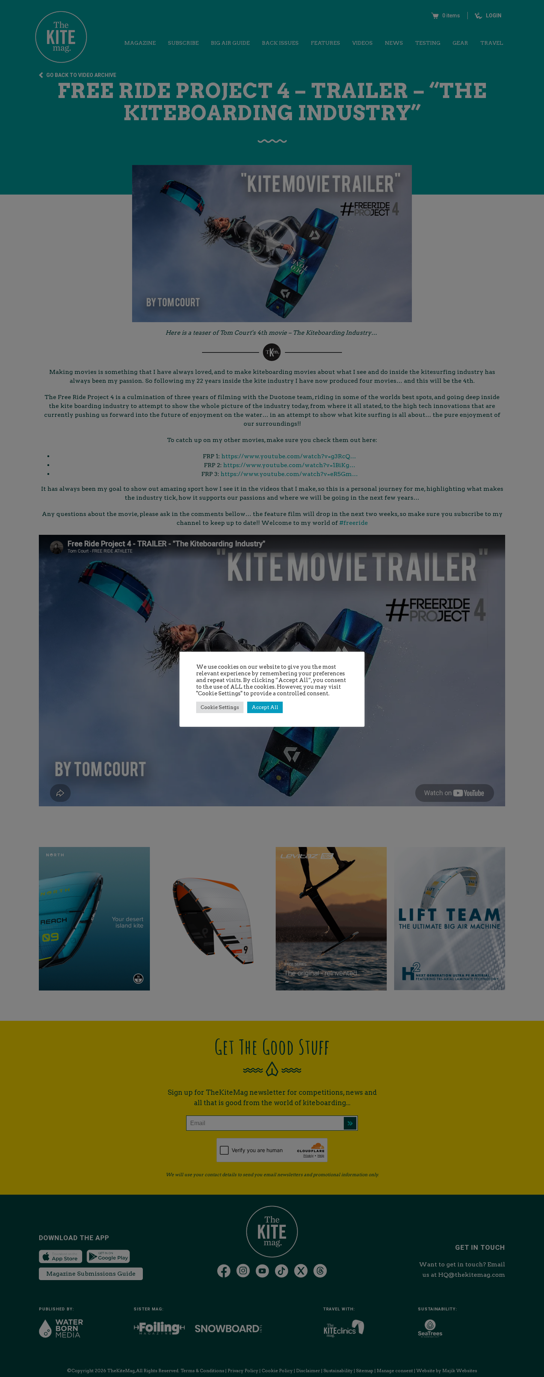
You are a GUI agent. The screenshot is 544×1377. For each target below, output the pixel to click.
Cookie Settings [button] (220, 707)
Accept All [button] (265, 707)
